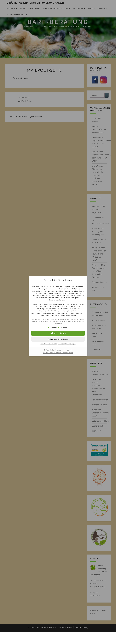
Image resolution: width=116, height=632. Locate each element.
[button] (58, 339)
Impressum (68, 350)
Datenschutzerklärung (68, 315)
